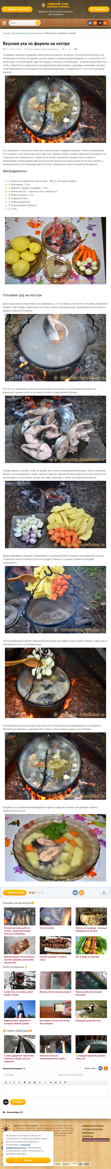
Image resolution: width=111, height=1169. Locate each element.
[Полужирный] (6, 1082)
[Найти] (37, 23)
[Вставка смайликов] (39, 1082)
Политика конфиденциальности (96, 1140)
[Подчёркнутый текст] (14, 1082)
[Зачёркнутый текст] (19, 1082)
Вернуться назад (16, 892)
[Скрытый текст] (50, 1082)
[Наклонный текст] (10, 1082)
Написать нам (87, 1136)
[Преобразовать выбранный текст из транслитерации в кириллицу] (60, 1082)
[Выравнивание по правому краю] (34, 1082)
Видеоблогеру (88, 1132)
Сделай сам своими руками (55, 5)
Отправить (18, 1102)
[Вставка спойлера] (65, 1082)
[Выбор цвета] (45, 1082)
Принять (28, 1160)
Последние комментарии (92, 1129)
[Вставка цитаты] (55, 1082)
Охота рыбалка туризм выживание (42, 49)
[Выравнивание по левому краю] (24, 1082)
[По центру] (29, 1082)
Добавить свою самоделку (92, 1125)
